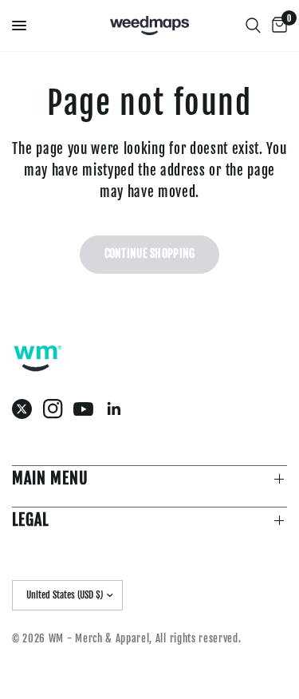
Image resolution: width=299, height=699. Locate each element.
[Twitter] (26, 409)
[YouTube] (87, 408)
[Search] (253, 25)
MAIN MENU (50, 478)
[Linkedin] (118, 409)
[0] (276, 25)
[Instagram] (57, 409)
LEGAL (30, 520)
